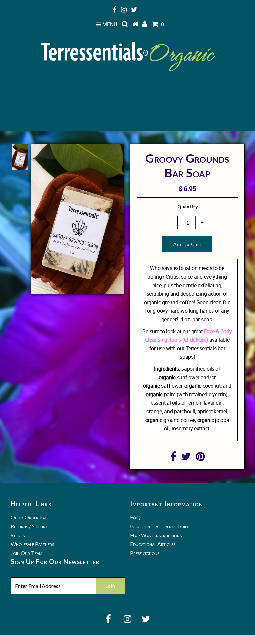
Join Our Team (26, 553)
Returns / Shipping (30, 526)
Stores (18, 535)
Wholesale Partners (32, 544)
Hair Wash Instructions (156, 535)
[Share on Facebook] (173, 458)
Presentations (144, 553)
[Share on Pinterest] (200, 458)
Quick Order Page (30, 517)
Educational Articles (152, 544)
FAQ (135, 517)
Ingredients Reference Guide (160, 526)
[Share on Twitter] (186, 458)
